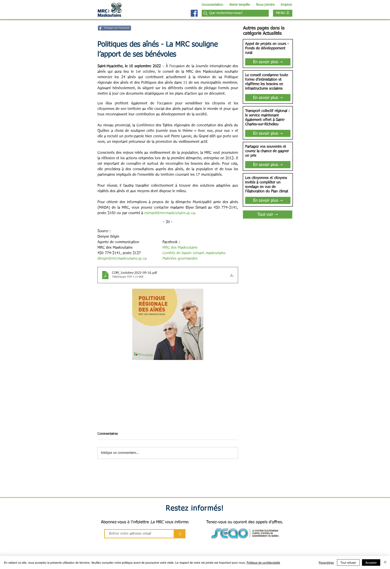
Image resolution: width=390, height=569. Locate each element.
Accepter (371, 562)
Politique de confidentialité (263, 562)
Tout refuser (348, 562)
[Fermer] (385, 562)
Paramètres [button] (326, 562)
